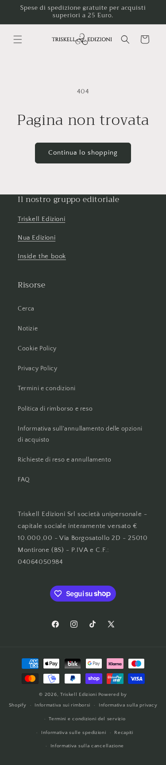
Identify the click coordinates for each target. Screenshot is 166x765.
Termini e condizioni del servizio (87, 719)
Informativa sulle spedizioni (73, 732)
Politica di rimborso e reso (55, 408)
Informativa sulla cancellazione (87, 746)
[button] (17, 39)
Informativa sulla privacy (128, 705)
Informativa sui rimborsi (62, 705)
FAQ (24, 479)
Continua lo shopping (83, 152)
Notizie (28, 328)
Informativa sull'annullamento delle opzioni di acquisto (80, 434)
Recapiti (123, 732)
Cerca (26, 308)
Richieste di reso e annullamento (64, 459)
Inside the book (42, 256)
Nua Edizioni (36, 237)
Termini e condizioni (47, 388)
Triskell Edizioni (41, 219)
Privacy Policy (37, 368)
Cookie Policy (37, 348)
